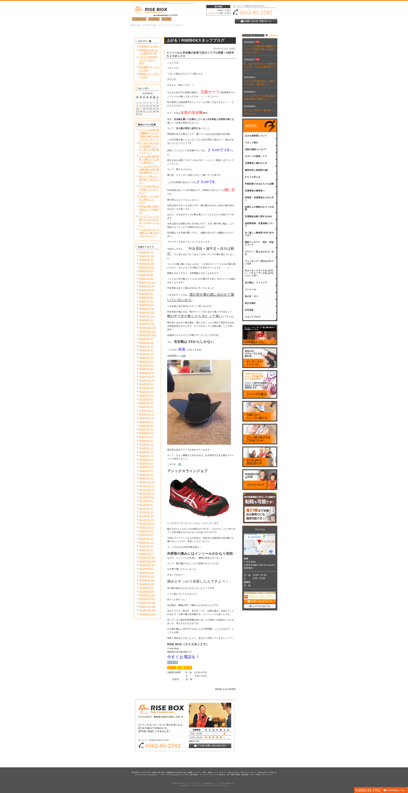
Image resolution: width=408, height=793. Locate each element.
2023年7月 (144, 391)
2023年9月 (144, 384)
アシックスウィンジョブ (187, 471)
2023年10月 (145, 380)
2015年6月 (144, 580)
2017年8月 (144, 501)
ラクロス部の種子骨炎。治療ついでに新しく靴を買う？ (149, 159)
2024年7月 (144, 346)
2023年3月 (144, 407)
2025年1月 (144, 323)
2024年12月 (145, 327)
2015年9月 (144, 569)
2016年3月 (144, 546)
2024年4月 (144, 357)
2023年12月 (145, 373)
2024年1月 (144, 369)
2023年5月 (144, 399)
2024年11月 (145, 331)
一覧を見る (273, 35)
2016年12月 (145, 523)
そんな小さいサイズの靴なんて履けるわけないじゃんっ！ (149, 232)
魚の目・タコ (225, 774)
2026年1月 (144, 278)
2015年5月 (144, 584)
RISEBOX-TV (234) (148, 46)
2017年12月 (145, 486)
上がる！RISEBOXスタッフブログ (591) (148, 60)
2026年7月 (144, 256)
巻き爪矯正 (236, 774)
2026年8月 (144, 252)
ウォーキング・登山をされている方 (260, 772)
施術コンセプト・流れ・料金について (204, 772)
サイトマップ (267, 774)
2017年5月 (144, 504)
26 (147, 111)
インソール (214, 774)
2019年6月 (144, 459)
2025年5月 (144, 309)
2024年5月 (144, 354)
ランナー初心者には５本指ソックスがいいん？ (149, 189)
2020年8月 (144, 433)
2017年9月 (144, 497)
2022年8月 (144, 425)
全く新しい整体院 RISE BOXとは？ (172, 772)
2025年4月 (144, 312)
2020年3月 (144, 452)
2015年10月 (145, 565)
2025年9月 (144, 293)
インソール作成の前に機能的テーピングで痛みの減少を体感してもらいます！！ (259, 49)
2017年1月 (144, 520)
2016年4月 (144, 542)
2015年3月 (144, 591)
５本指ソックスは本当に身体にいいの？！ (149, 199)
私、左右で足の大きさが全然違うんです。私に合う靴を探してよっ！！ (259, 67)
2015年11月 (145, 561)
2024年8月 (144, 342)
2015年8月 (144, 572)
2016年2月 (144, 550)
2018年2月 (144, 478)
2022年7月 (144, 429)
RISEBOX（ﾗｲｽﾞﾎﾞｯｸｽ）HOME (144, 772)
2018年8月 (144, 467)
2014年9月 (144, 614)
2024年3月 (144, 361)
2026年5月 (144, 263)
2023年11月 (145, 376)
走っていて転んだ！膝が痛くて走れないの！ (149, 179)
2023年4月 (144, 403)
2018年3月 (144, 474)
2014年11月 (145, 606)
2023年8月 (144, 388)
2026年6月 (144, 259)
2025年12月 (145, 282)
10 (140, 106)
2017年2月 (144, 516)
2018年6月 (144, 471)
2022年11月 (145, 418)
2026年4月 (144, 267)
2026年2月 (144, 275)
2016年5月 (144, 538)
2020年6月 (144, 440)
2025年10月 (145, 290)
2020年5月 (144, 444)
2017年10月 (145, 493)
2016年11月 (145, 527)
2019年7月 (144, 455)
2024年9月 (144, 339)
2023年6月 (144, 395)
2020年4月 (144, 448)
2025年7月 (144, 301)
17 (140, 108)
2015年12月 (145, 557)
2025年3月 (144, 316)
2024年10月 (145, 335)
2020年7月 (144, 437)
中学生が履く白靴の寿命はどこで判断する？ (149, 209)
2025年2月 (144, 320)
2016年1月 (144, 553)
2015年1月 (144, 599)
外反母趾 (245, 774)
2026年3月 (144, 271)
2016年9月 (144, 531)
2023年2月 (144, 410)
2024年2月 (144, 365)
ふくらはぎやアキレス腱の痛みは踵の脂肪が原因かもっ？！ (149, 169)
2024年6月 (144, 350)
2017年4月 (144, 508)
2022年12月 (145, 414)
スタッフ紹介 (255, 774)
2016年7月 (144, 535)
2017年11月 (145, 489)
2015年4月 (144, 587)
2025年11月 (145, 286)
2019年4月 (144, 463)
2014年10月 (145, 610)
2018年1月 (144, 482)
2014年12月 (145, 602)
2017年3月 (144, 512)
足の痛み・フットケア (199, 774)
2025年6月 (144, 305)
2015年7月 (144, 576)
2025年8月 (144, 297)
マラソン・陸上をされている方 (232, 772)
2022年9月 (144, 422)
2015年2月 (144, 595)
